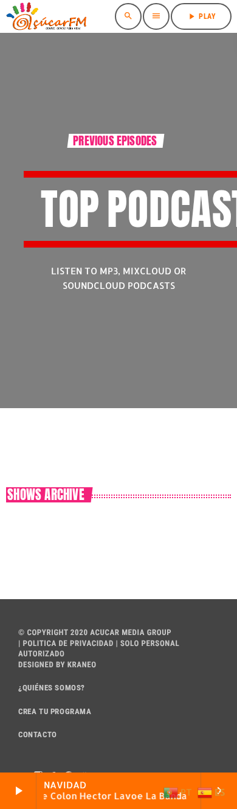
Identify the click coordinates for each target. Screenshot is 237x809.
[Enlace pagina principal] (46, 16)
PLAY (201, 16)
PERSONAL (161, 643)
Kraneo (82, 665)
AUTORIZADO (41, 654)
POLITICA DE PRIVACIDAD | (69, 643)
